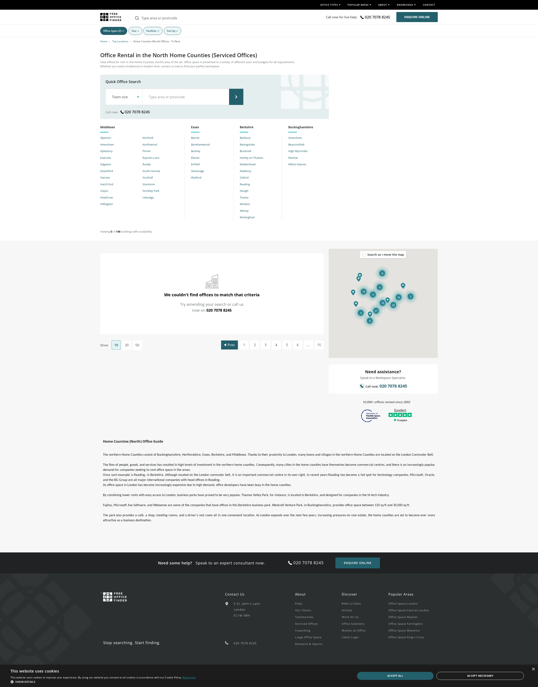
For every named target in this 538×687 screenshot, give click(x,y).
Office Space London (403, 603)
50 (137, 345)
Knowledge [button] (405, 4)
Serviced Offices (306, 624)
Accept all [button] (395, 676)
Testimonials (304, 617)
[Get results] (236, 97)
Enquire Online (417, 17)
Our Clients (303, 610)
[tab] (142, 128)
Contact (429, 4)
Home (103, 41)
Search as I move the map (385, 255)
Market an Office (354, 630)
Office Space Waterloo (404, 630)
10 (116, 345)
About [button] (382, 4)
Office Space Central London (408, 610)
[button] (355, 304)
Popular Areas (401, 594)
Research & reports (309, 644)
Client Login (350, 637)
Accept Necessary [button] (480, 676)
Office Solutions (353, 624)
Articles (347, 610)
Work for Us (350, 617)
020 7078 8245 (377, 17)
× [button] (533, 669)
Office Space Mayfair (403, 617)
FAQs (298, 603)
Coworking (302, 630)
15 (319, 345)
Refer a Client (351, 603)
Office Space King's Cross (406, 637)
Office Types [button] (329, 4)
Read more (189, 677)
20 (127, 345)
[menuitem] (318, 603)
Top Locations (120, 41)
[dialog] (269, 676)
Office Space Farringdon (405, 624)
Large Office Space (308, 637)
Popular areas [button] (358, 4)
